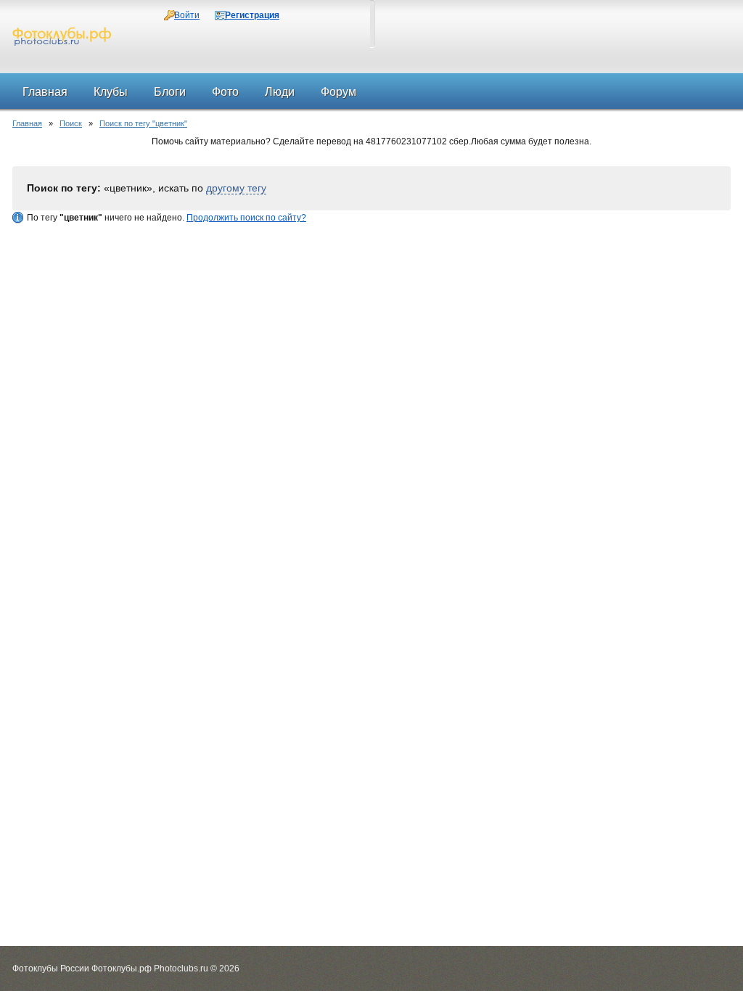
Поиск (70, 123)
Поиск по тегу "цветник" (143, 123)
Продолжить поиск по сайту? (246, 218)
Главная (27, 123)
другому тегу (236, 188)
